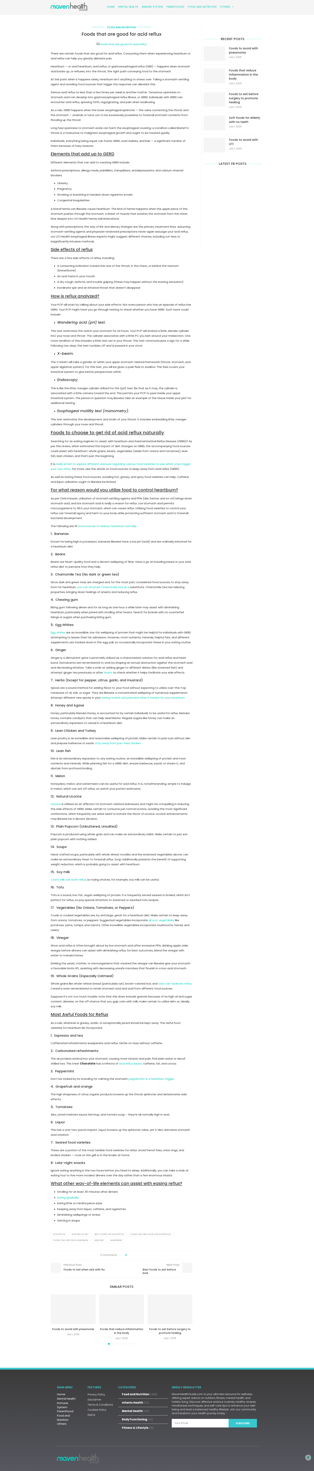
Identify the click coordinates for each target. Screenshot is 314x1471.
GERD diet (99, 1240)
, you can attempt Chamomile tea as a (102, 587)
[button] (56, 1319)
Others (225, 7)
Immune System (152, 7)
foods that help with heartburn (70, 1240)
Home (111, 7)
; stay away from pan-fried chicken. (117, 743)
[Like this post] (129, 1255)
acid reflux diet (80, 1234)
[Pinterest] (252, 1458)
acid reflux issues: (130, 1063)
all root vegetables (161, 920)
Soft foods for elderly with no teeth (244, 120)
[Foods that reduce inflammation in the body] (121, 1309)
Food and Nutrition (202, 7)
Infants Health (135, 1403)
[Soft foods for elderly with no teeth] (214, 123)
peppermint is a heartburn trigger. (152, 1079)
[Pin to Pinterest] (140, 1255)
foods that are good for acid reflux (150, 1234)
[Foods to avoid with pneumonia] (73, 1309)
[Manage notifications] (308, 1457)
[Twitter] (240, 1458)
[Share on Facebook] (133, 1255)
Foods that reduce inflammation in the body (121, 1331)
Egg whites (58, 632)
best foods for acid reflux (109, 1234)
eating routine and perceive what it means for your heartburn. (143, 698)
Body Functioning (137, 1419)
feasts (108, 672)
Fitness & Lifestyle (138, 1428)
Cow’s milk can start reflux (68, 879)
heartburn (116, 1240)
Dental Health (128, 7)
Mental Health (135, 1411)
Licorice (56, 804)
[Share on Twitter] (136, 1255)
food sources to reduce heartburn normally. (107, 526)
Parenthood (175, 7)
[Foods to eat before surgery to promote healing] (170, 1309)
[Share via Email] (143, 1255)
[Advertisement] (232, 207)
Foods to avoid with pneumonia (73, 1329)
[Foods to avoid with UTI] (214, 145)
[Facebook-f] (229, 1458)
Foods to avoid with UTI (243, 142)
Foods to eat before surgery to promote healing (170, 1331)
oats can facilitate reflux (175, 983)
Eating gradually (68, 1197)
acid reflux (59, 1234)
